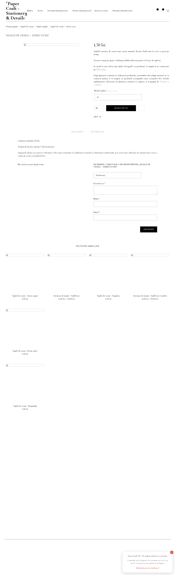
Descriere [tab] (77, 131)
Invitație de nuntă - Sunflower (67, 296)
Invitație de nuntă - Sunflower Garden (150, 296)
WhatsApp (101, 69)
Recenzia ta (99, 183)
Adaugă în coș (121, 108)
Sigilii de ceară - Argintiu (108, 296)
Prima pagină (12, 26)
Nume (96, 199)
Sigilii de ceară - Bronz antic (25, 351)
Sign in (151, 10)
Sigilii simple (42, 26)
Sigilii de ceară (27, 26)
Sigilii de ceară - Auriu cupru (25, 296)
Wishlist (157, 9)
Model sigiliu (105, 91)
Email (96, 212)
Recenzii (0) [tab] (97, 131)
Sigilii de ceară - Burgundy (25, 406)
